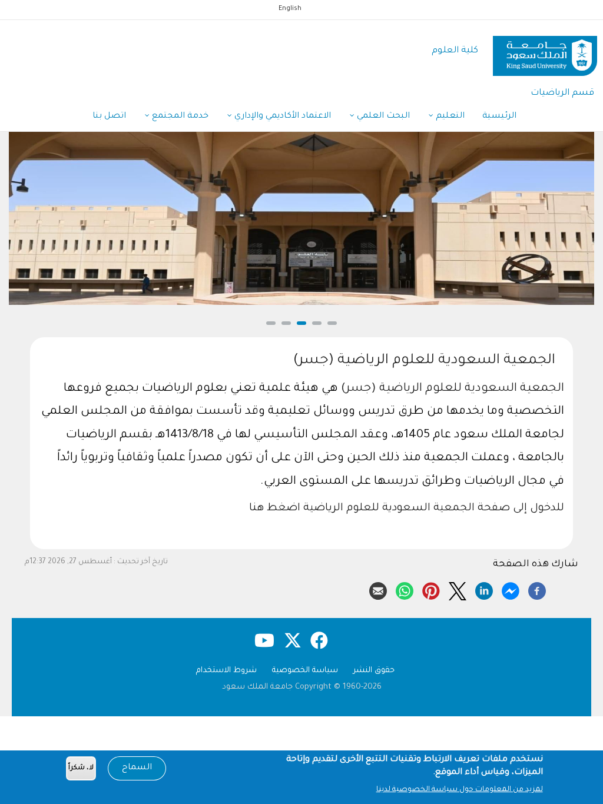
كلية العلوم (455, 51)
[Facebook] (537, 589)
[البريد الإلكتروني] (378, 589)
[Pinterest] (431, 589)
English (290, 8)
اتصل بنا (109, 116)
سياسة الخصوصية (305, 670)
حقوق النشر (374, 670)
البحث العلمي (382, 116)
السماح (137, 768)
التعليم (449, 116)
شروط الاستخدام (226, 670)
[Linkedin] (484, 589)
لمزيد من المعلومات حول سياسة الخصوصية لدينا (459, 790)
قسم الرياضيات (562, 93)
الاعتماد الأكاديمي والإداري (281, 116)
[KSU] (545, 51)
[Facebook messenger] (510, 589)
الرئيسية (499, 116)
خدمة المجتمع (179, 116)
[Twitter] (457, 589)
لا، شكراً (81, 768)
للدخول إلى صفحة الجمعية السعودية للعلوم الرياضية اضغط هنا (406, 508)
